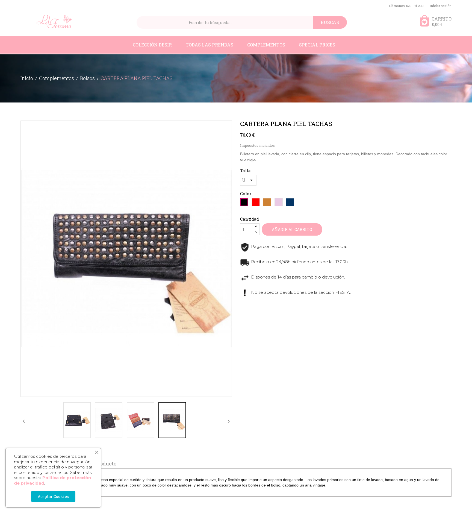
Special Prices (317, 45)
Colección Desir (152, 45)
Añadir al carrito (292, 229)
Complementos (266, 45)
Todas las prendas (209, 45)
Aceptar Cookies (53, 496)
